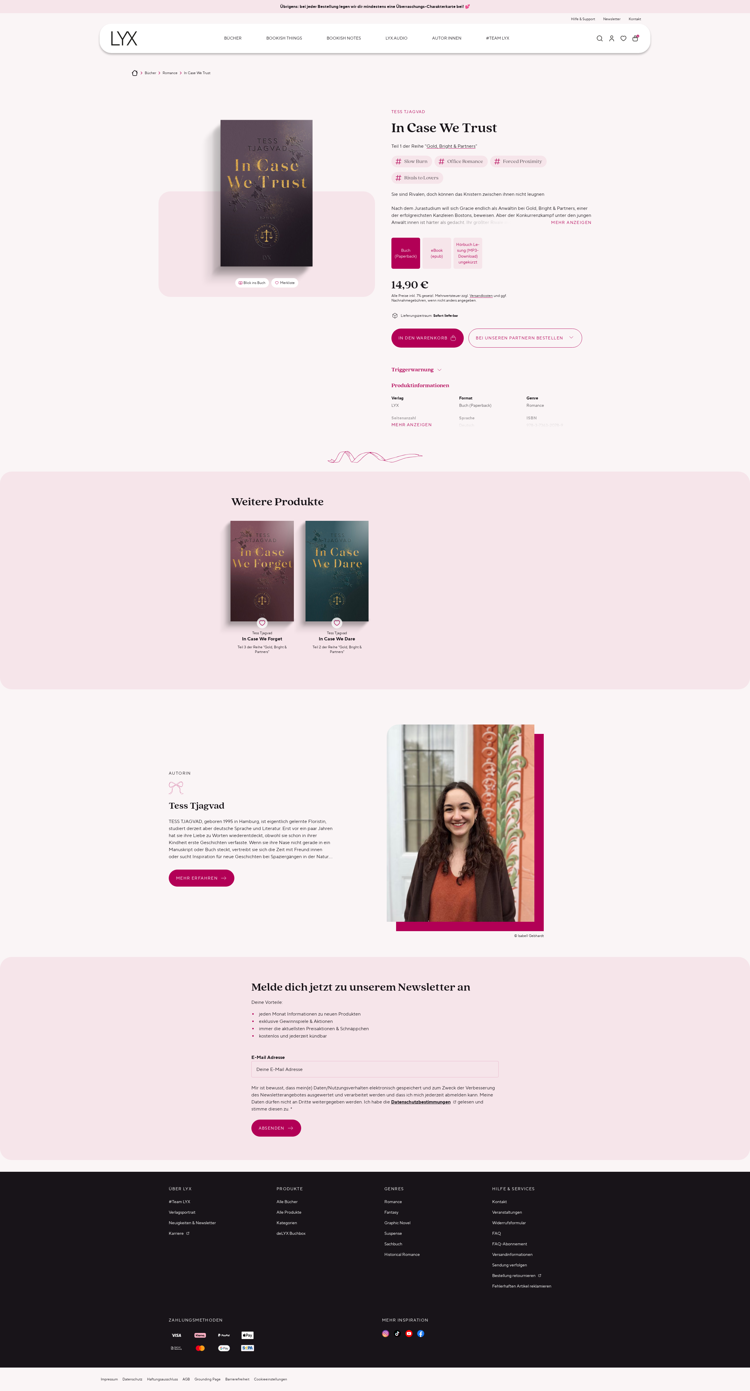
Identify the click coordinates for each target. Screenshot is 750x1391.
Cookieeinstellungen (270, 1379)
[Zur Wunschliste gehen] (623, 38)
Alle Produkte (289, 1212)
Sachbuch (393, 1244)
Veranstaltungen (507, 1212)
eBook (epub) (437, 253)
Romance (170, 72)
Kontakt (635, 18)
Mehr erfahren (197, 878)
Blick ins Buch (254, 282)
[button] (262, 587)
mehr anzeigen (571, 222)
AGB (186, 1379)
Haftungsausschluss (162, 1379)
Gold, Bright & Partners (451, 146)
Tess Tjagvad (408, 112)
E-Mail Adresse (268, 1057)
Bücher (150, 72)
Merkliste (286, 284)
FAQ (496, 1233)
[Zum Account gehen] (611, 38)
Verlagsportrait (182, 1212)
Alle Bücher (287, 1202)
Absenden (271, 1128)
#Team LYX (179, 1202)
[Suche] (600, 38)
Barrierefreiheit (237, 1379)
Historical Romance (402, 1254)
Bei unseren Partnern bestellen (519, 338)
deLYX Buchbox (291, 1233)
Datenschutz (132, 1379)
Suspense (393, 1233)
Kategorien (287, 1223)
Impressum (109, 1379)
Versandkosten (481, 295)
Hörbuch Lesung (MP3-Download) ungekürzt (468, 253)
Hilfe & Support (583, 18)
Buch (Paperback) (406, 253)
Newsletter (612, 18)
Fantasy (391, 1212)
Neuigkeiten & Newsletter (192, 1223)
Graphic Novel (397, 1223)
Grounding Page (208, 1379)
